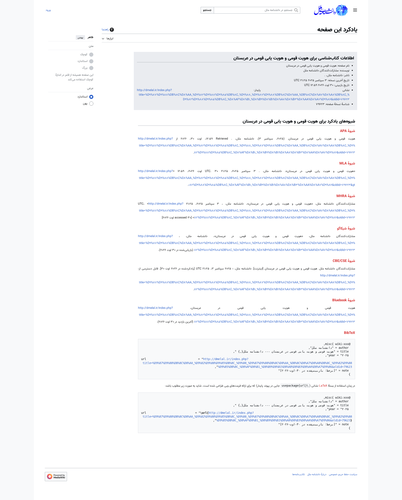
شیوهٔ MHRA (345, 196)
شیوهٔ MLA (347, 163)
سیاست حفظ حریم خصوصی (343, 474)
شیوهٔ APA (347, 131)
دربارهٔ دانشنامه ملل (316, 474)
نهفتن (80, 37)
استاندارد (82, 61)
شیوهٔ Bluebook (343, 300)
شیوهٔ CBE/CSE (344, 261)
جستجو (207, 10)
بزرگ (85, 68)
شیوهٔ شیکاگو (346, 228)
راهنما (105, 29)
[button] (355, 10)
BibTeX (349, 333)
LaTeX (323, 386)
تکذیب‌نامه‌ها (298, 474)
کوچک (84, 55)
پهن (85, 104)
